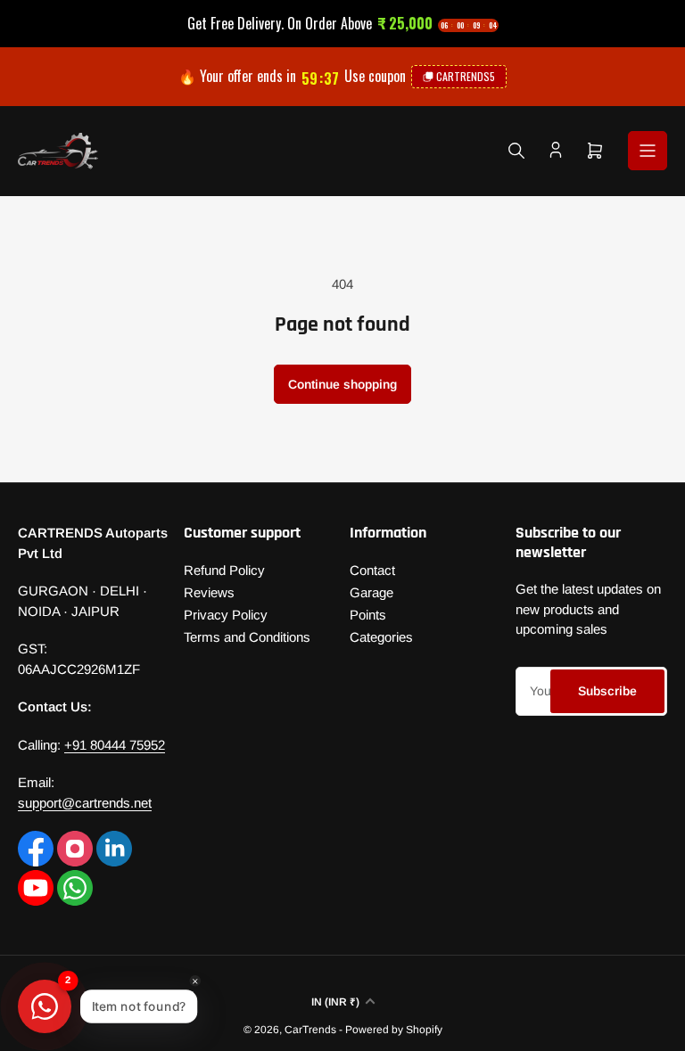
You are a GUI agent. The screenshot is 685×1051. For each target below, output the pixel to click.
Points (368, 614)
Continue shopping (342, 384)
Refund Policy (224, 570)
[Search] (516, 150)
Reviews (209, 592)
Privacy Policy (226, 614)
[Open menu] (647, 150)
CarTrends (310, 1029)
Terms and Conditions (247, 637)
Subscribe (607, 691)
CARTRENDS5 (465, 76)
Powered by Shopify (393, 1029)
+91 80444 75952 (114, 744)
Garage (371, 592)
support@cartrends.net (85, 802)
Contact (372, 570)
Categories (381, 637)
